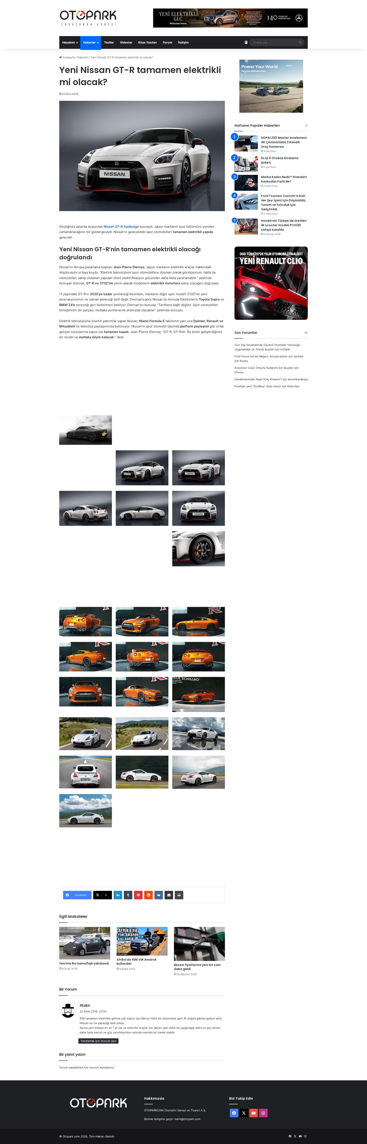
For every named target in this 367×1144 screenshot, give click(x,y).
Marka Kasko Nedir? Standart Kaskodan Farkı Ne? (284, 179)
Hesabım (68, 42)
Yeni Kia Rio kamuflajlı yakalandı (84, 963)
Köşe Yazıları (147, 42)
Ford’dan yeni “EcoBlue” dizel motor (257, 386)
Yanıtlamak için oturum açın (98, 1041)
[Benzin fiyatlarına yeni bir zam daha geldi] (199, 944)
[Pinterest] (138, 895)
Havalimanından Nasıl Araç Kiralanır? (258, 379)
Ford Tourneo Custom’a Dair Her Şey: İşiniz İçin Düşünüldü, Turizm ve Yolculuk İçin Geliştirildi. (283, 202)
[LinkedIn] (118, 895)
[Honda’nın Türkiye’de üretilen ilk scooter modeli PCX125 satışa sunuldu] (246, 226)
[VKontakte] (158, 895)
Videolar (126, 42)
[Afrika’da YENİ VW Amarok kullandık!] (142, 941)
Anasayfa (68, 57)
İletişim (183, 42)
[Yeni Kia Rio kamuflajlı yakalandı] (84, 943)
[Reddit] (148, 895)
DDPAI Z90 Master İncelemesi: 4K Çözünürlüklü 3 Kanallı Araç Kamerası (284, 142)
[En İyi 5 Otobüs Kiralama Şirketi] (246, 164)
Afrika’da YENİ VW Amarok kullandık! (137, 961)
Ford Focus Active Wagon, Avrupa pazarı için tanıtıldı (268, 356)
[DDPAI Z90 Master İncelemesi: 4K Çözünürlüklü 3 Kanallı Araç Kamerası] (246, 144)
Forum (167, 42)
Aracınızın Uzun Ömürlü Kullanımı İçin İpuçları (263, 367)
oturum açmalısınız (101, 1067)
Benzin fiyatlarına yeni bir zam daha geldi (197, 967)
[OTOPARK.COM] (88, 18)
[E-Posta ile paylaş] (169, 895)
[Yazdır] (179, 895)
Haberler (89, 42)
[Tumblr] (128, 895)
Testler (109, 42)
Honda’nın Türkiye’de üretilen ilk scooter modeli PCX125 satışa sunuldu (283, 225)
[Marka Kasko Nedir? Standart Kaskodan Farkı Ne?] (246, 183)
